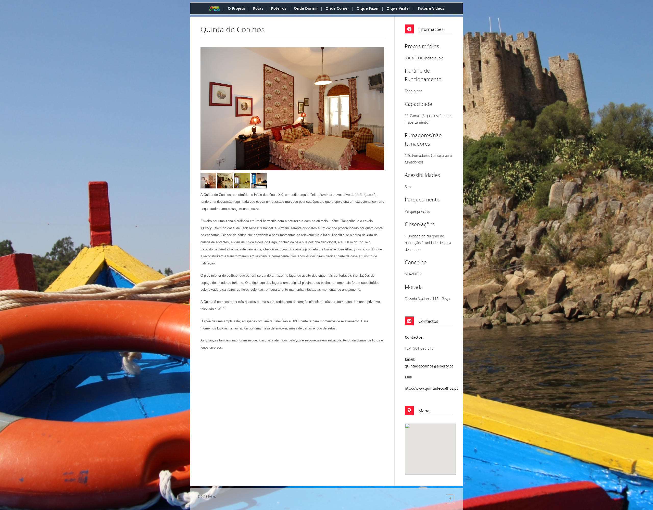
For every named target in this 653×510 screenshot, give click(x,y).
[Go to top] (644, 505)
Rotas (258, 8)
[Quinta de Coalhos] (212, 180)
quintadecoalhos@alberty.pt (429, 366)
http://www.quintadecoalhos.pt (431, 388)
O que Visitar (398, 8)
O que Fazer (368, 8)
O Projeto (236, 8)
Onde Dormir (306, 8)
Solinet (212, 496)
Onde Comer (337, 8)
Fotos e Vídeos (431, 8)
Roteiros (278, 8)
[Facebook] (450, 498)
